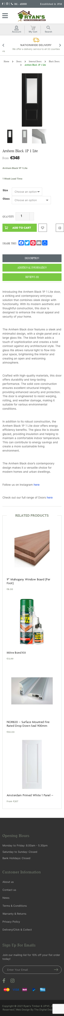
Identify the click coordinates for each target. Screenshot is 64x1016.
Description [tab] (32, 258)
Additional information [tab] (32, 267)
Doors (19, 61)
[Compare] (60, 228)
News (5, 897)
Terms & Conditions (14, 905)
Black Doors (54, 61)
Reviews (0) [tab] (32, 277)
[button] (42, 228)
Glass (6, 198)
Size (5, 190)
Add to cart (21, 228)
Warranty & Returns (14, 913)
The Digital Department (47, 1009)
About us (8, 881)
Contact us (9, 889)
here (37, 484)
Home (6, 61)
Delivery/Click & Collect (17, 929)
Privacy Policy (11, 921)
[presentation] (3, 46)
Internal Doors (35, 61)
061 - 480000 (20, 4)
